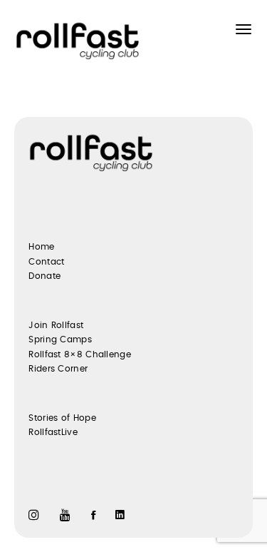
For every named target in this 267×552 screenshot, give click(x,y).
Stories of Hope (62, 418)
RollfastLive (53, 432)
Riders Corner (58, 368)
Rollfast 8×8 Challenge (79, 354)
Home (41, 246)
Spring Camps (60, 339)
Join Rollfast (55, 325)
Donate (44, 276)
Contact (46, 261)
